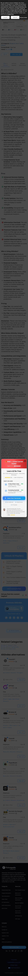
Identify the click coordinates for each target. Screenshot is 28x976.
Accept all (5, 17)
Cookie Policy (10, 14)
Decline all (15, 17)
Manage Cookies (23, 17)
